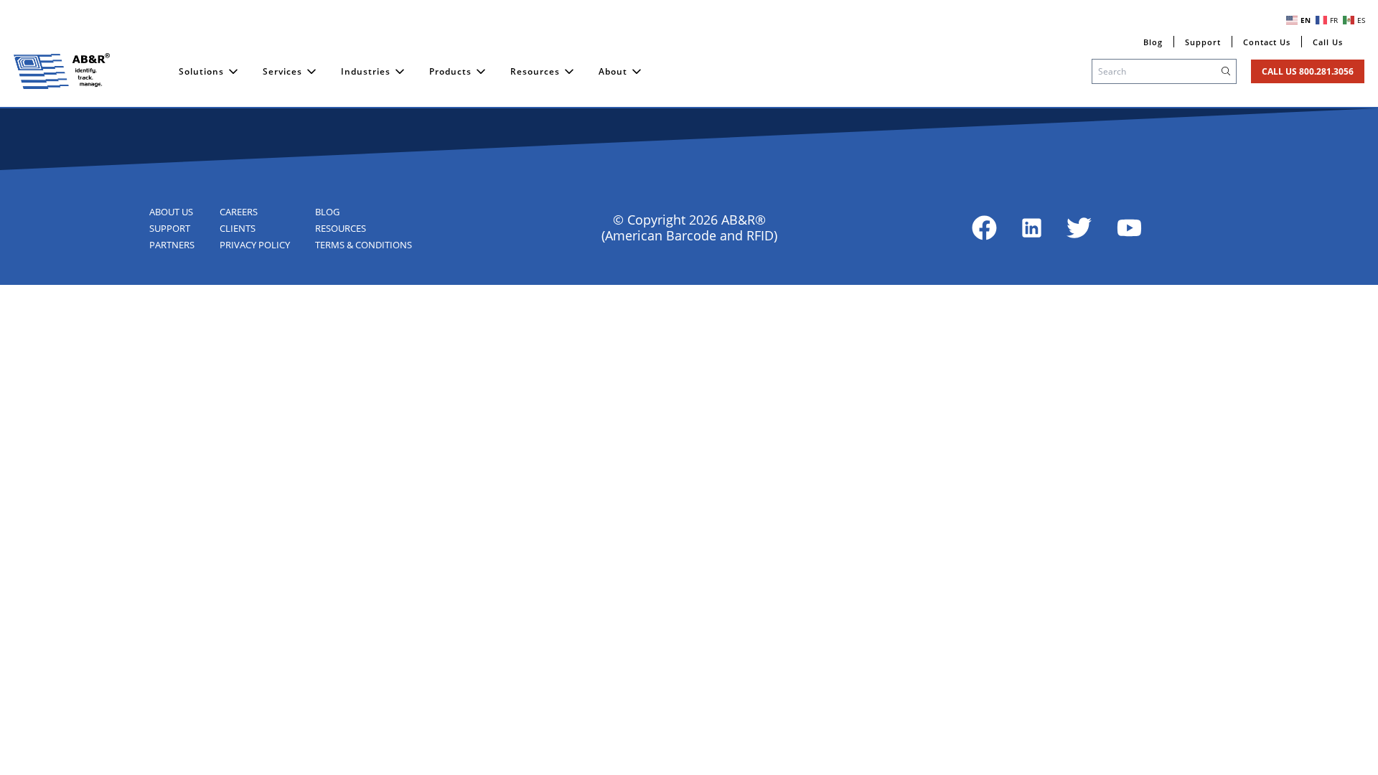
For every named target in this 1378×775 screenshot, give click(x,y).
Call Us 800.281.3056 (1308, 71)
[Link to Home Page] (62, 71)
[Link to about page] (984, 227)
